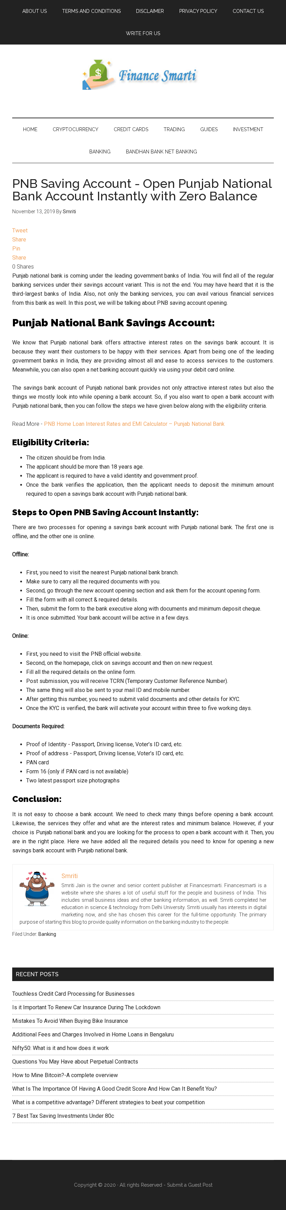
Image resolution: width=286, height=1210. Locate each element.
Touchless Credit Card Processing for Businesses (73, 993)
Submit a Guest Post (189, 1185)
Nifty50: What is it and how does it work (60, 1048)
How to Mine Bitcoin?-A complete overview (65, 1075)
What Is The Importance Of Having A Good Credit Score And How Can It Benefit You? (114, 1088)
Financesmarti (143, 74)
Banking (47, 934)
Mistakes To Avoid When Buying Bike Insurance (70, 1021)
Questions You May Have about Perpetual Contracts (75, 1061)
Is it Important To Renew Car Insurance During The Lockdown (86, 1007)
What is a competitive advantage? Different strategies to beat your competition (108, 1102)
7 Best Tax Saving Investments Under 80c (63, 1116)
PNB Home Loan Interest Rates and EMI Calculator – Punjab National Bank (134, 424)
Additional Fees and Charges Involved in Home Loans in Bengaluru (93, 1034)
